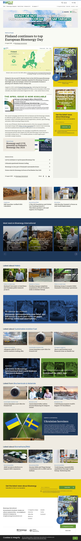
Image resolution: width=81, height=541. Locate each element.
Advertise (73, 6)
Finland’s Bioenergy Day (25, 87)
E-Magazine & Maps (68, 526)
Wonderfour (31, 534)
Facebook (42, 514)
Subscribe (68, 6)
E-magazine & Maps (61, 6)
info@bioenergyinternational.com (12, 516)
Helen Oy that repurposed (26, 126)
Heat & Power (20, 6)
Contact (30, 518)
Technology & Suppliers (11, 6)
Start (4, 6)
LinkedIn (42, 510)
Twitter (42, 512)
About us (30, 516)
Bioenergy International (21, 43)
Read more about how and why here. (37, 538)
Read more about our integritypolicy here (65, 132)
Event (77, 6)
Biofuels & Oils (27, 6)
